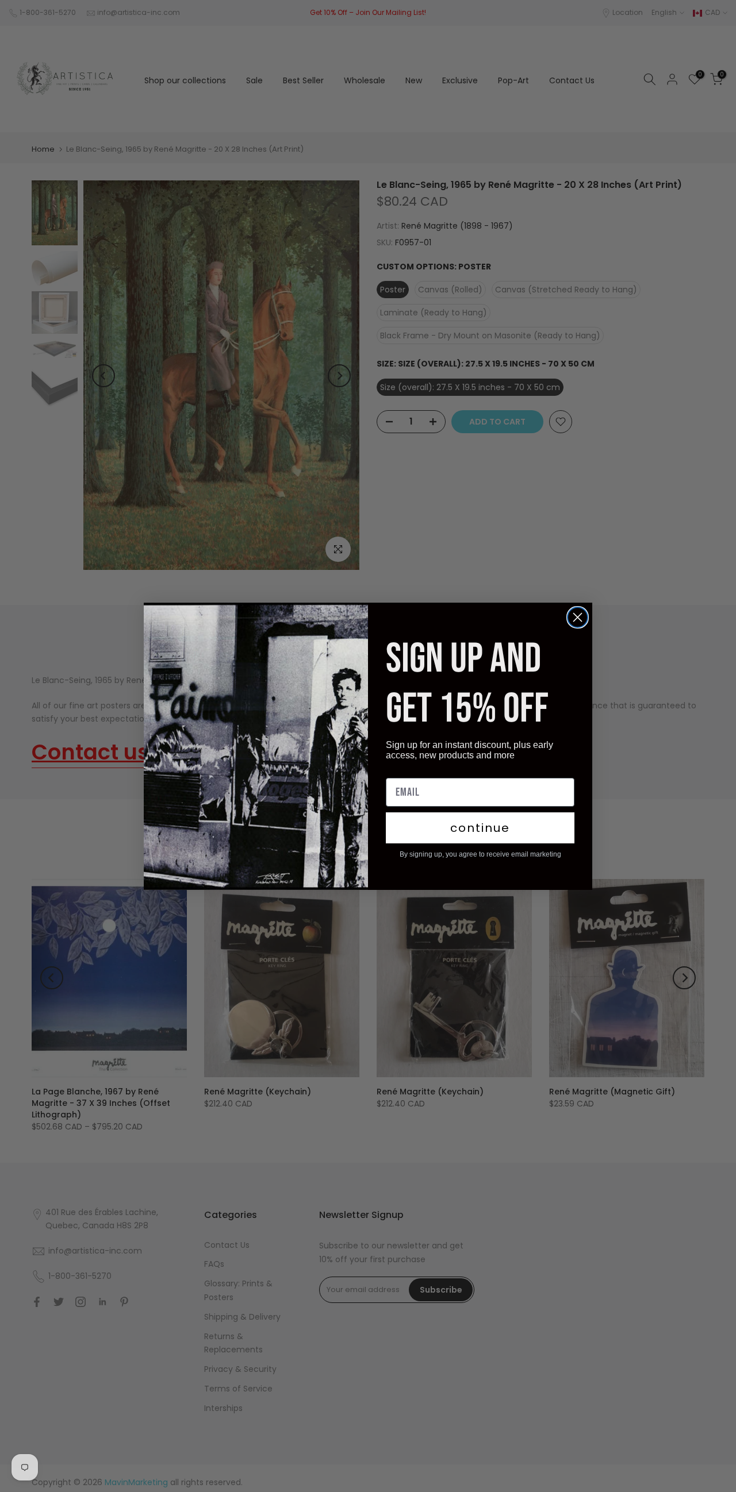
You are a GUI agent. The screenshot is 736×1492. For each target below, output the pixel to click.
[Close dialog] (578, 617)
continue (480, 828)
